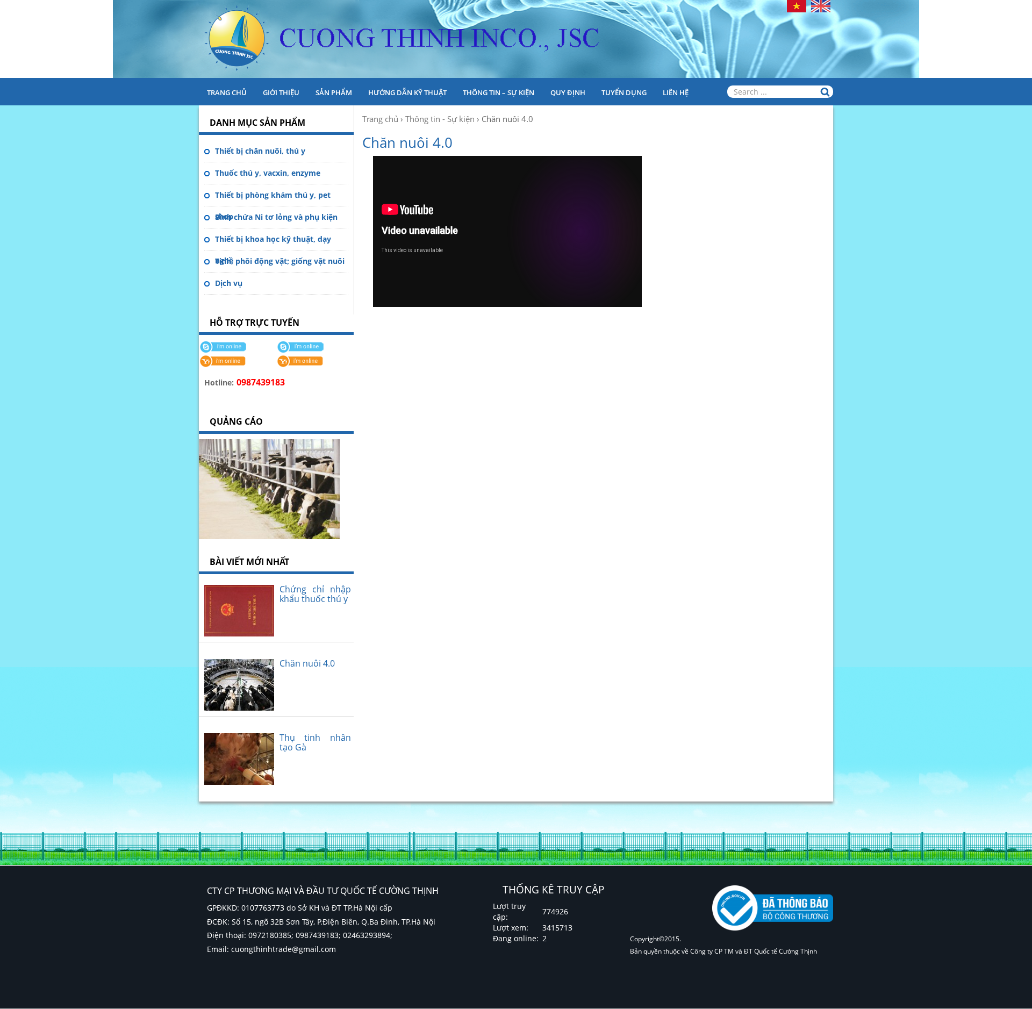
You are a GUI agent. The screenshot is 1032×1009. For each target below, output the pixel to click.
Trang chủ (227, 92)
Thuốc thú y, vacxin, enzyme (267, 173)
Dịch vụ (228, 283)
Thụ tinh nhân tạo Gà (315, 742)
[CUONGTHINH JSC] (516, 39)
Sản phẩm (334, 92)
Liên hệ (676, 92)
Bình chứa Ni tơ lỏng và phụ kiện (276, 217)
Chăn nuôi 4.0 (307, 663)
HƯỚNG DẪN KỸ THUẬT (407, 92)
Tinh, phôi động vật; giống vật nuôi (280, 261)
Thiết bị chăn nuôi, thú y (260, 151)
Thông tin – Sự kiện (498, 92)
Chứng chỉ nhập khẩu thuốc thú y (315, 594)
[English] (820, 5)
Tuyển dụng (624, 92)
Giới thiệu (281, 92)
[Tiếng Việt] (796, 5)
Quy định (567, 92)
